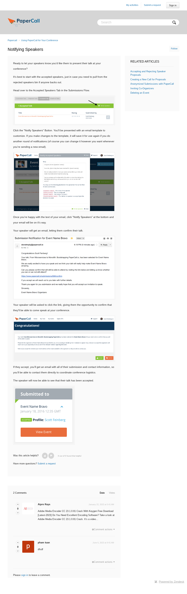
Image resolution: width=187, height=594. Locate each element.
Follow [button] (174, 48)
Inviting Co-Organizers (142, 88)
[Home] (23, 22)
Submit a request (152, 5)
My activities (132, 5)
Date (102, 492)
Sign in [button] (172, 5)
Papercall (12, 40)
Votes (112, 492)
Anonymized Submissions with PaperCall (152, 83)
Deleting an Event (139, 92)
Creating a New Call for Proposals (148, 79)
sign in (24, 575)
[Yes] (45, 456)
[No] (51, 456)
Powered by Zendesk (171, 581)
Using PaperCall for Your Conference (39, 40)
